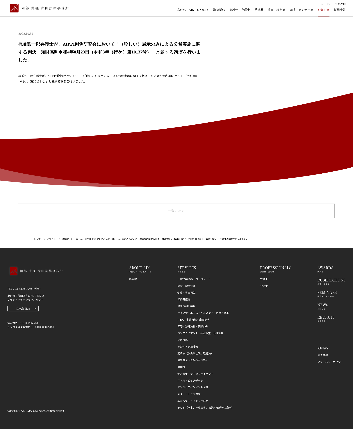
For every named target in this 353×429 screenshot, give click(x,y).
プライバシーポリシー (330, 362)
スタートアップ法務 (189, 394)
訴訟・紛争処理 (186, 286)
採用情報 (340, 9)
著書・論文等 (276, 9)
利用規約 (323, 348)
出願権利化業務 (186, 306)
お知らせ (323, 9)
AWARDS (326, 267)
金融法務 (182, 340)
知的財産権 (183, 299)
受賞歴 (258, 9)
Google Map (23, 308)
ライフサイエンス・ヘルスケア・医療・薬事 (203, 313)
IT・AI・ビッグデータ (190, 380)
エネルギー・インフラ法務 (192, 401)
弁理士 (264, 286)
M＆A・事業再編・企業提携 (193, 319)
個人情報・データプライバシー (195, 374)
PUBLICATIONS (332, 279)
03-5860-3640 (23, 288)
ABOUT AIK (139, 267)
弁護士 (264, 279)
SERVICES (186, 267)
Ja (322, 4)
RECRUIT (326, 317)
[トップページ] (38, 8)
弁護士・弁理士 (239, 9)
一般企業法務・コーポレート (194, 279)
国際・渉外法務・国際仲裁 (192, 326)
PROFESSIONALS (276, 267)
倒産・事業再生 (186, 292)
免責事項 (323, 355)
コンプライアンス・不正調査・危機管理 (200, 333)
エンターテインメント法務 (192, 387)
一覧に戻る (176, 210)
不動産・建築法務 (187, 346)
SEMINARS (327, 292)
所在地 (133, 279)
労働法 (181, 367)
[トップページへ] (34, 276)
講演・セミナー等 (301, 9)
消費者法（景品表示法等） (192, 360)
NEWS (323, 304)
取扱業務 (219, 9)
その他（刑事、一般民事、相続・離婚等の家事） (205, 407)
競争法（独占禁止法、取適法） (195, 353)
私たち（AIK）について (193, 9)
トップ (37, 238)
